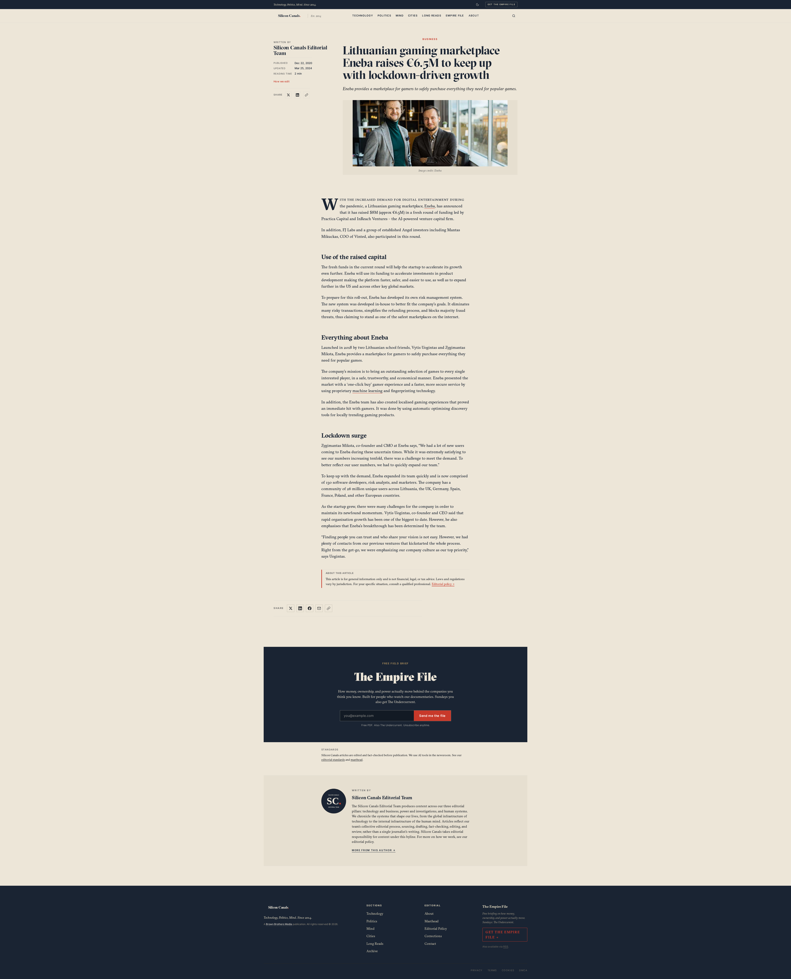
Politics (384, 15)
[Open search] (513, 16)
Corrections (433, 936)
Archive (372, 951)
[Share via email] (319, 608)
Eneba (429, 205)
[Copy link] (306, 95)
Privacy (477, 970)
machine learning (367, 390)
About (474, 15)
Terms (492, 970)
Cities (413, 15)
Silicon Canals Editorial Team (300, 50)
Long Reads (431, 15)
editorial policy (362, 842)
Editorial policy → (443, 584)
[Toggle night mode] (477, 4)
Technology (362, 15)
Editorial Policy (436, 928)
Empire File (455, 15)
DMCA (523, 970)
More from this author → (374, 850)
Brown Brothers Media (279, 924)
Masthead (432, 921)
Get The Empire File (501, 4)
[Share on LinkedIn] (297, 95)
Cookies (508, 970)
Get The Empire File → (503, 934)
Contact (430, 944)
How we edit (282, 81)
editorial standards (333, 760)
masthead (357, 760)
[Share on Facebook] (309, 608)
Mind (400, 15)
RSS (505, 946)
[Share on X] (288, 95)
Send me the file (432, 716)
